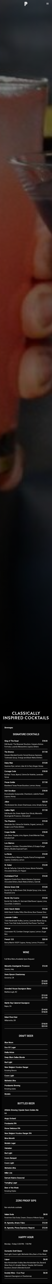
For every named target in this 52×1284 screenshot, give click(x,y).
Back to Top (47, 1276)
